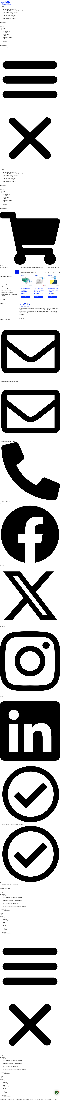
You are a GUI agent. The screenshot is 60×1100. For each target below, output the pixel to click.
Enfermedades (6, 31)
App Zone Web (53, 1099)
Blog (2, 29)
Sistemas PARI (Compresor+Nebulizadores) (13, 10)
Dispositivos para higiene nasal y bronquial (12, 13)
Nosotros (3, 22)
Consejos (6, 34)
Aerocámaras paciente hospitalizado (11, 16)
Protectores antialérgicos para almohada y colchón (14, 20)
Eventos (3, 28)
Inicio (2, 6)
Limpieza (5, 41)
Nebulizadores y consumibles (9, 9)
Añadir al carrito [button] (25, 296)
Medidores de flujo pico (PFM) (9, 18)
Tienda (3, 7)
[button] (30, 108)
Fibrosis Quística (8, 37)
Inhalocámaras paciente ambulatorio (11, 12)
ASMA (5, 32)
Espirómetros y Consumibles (9, 15)
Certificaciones (6, 24)
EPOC (5, 35)
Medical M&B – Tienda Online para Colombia (18, 1099)
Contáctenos (4, 45)
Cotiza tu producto (7, 47)
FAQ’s (2, 26)
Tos (5, 38)
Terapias (5, 43)
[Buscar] (17, 272)
